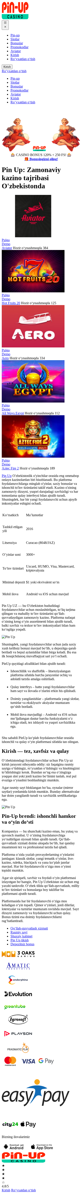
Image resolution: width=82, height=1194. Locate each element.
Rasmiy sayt (18, 932)
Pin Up (7, 476)
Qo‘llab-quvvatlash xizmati (29, 928)
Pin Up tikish (19, 940)
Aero (5, 358)
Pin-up (15, 35)
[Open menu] (5, 25)
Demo (6, 244)
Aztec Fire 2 (10, 468)
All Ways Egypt (13, 413)
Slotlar (14, 39)
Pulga (6, 240)
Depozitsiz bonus (22, 944)
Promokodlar (19, 47)
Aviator (15, 51)
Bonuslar (16, 43)
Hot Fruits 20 (11, 303)
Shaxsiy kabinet (21, 936)
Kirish (14, 55)
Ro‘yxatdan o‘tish (22, 59)
